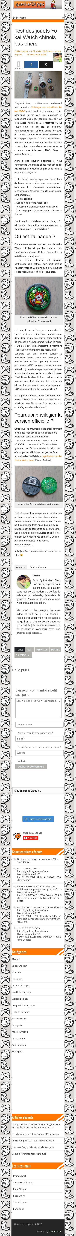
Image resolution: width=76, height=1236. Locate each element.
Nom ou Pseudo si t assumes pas (34, 732)
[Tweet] (46, 64)
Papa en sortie (18, 1018)
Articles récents (38, 567)
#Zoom (15, 959)
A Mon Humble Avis (23, 1182)
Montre (55, 649)
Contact (27, 880)
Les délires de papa (21, 992)
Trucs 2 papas (20, 1202)
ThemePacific (55, 1231)
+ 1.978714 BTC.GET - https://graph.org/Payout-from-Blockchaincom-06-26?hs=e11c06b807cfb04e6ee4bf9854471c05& (39, 873)
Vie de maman (18, 1045)
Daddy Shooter (19, 965)
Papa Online (19, 1195)
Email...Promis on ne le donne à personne (39, 747)
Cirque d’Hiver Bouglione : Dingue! (28, 1153)
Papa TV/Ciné (18, 1038)
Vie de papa (17, 1051)
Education (16, 972)
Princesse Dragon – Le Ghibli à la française (32, 1147)
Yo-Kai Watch (23, 655)
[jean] (24, 582)
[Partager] (31, 64)
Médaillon (42, 649)
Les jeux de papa (19, 998)
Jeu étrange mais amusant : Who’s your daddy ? (38, 860)
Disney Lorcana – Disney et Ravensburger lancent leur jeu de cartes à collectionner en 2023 (35, 1126)
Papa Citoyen (20, 1189)
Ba (18, 859)
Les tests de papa (20, 1012)
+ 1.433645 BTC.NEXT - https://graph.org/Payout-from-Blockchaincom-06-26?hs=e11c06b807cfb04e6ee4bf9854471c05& (39, 932)
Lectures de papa (20, 985)
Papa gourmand (19, 1031)
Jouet (30, 649)
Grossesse (16, 979)
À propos (20, 567)
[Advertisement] (44, 677)
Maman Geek (19, 1175)
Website (22, 761)
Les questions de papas (23, 1005)
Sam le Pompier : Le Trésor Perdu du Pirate (38, 899)
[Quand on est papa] (37, 4)
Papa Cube (18, 1208)
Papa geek (16, 1025)
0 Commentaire (33, 55)
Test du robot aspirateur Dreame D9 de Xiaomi (38, 920)
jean (26, 51)
